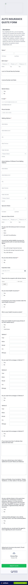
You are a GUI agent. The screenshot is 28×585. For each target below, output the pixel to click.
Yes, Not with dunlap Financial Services (14, 250)
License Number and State (9, 80)
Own (5, 230)
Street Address (5, 124)
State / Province (5, 143)
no (4, 307)
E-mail (4, 98)
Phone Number (6, 109)
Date (3, 273)
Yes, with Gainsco (8, 252)
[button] (25, 270)
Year (19, 66)
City (2, 137)
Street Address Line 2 (6, 130)
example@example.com (6, 104)
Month (3, 66)
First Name (4, 56)
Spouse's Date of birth (8, 216)
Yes (5, 91)
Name (4, 50)
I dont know (7, 329)
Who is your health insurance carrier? (12, 312)
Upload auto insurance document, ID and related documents (13, 548)
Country (3, 156)
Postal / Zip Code (5, 150)
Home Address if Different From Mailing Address (12, 162)
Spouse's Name (6, 205)
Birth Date (5, 61)
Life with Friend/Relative (10, 235)
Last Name (16, 56)
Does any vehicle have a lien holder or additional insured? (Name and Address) (13, 460)
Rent (5, 233)
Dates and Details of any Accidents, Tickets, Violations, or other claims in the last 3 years (14, 480)
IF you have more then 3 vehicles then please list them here (12, 441)
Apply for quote (14, 565)
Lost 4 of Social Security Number (11, 71)
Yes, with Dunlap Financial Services (13, 248)
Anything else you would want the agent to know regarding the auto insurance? (13, 529)
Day (11, 66)
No (4, 93)
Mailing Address (6, 118)
